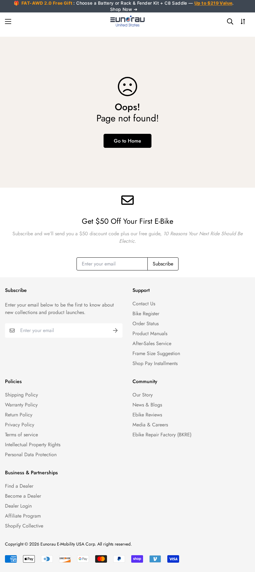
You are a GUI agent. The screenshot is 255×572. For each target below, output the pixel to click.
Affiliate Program (23, 515)
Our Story (142, 394)
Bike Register (145, 313)
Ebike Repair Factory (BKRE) (162, 434)
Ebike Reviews (147, 414)
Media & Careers (150, 424)
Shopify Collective (24, 525)
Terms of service (21, 434)
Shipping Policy (21, 394)
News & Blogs (147, 404)
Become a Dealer (23, 495)
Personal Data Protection (31, 454)
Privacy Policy (19, 424)
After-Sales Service (151, 343)
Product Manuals (149, 333)
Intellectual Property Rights (32, 444)
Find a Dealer (19, 486)
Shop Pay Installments (155, 363)
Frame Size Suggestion (156, 353)
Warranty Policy (21, 404)
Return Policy (18, 414)
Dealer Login (18, 505)
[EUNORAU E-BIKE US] (127, 21)
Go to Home (127, 140)
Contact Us (143, 303)
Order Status (145, 323)
